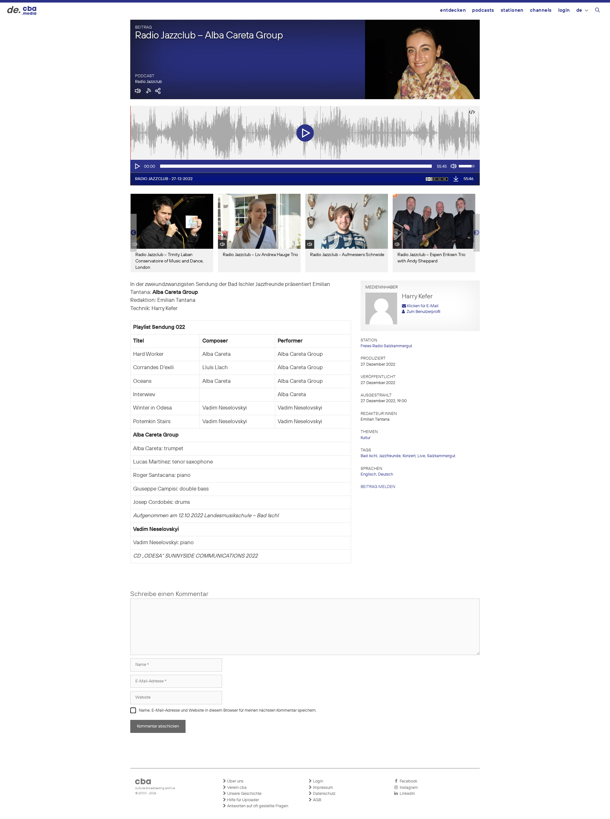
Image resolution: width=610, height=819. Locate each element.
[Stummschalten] (454, 166)
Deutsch (385, 474)
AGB (316, 800)
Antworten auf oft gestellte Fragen (257, 806)
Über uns (234, 781)
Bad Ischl (369, 456)
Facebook (407, 781)
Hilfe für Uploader (242, 800)
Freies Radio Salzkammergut (386, 346)
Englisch (368, 474)
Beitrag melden (378, 487)
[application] (305, 166)
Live (421, 456)
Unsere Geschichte (243, 794)
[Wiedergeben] (137, 166)
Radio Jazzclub (148, 82)
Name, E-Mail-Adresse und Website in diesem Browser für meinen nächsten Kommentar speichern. (227, 710)
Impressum (322, 788)
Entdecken (453, 10)
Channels (541, 10)
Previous (133, 233)
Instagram (408, 788)
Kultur (365, 438)
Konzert (409, 456)
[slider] (296, 166)
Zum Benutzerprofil (422, 312)
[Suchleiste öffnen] (597, 11)
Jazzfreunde (390, 456)
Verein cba (236, 788)
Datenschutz (324, 794)
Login (564, 10)
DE (579, 10)
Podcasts (483, 10)
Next (476, 233)
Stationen (512, 10)
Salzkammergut (441, 456)
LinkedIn (406, 794)
